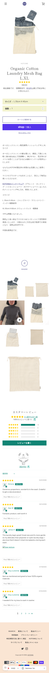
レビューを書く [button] (24, 443)
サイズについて (16, 642)
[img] (8, 480)
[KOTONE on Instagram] (26, 648)
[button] (24, 82)
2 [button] (21, 613)
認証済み (23, 467)
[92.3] (23, 458)
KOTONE (30, 655)
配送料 (29, 88)
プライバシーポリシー (29, 635)
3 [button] (25, 613)
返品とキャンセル (31, 642)
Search (11, 631)
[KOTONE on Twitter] (22, 648)
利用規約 (15, 635)
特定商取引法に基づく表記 (16, 639)
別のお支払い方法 (24, 133)
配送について (23, 631)
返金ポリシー (36, 631)
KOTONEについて (35, 639)
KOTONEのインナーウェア (13, 184)
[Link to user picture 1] (9, 552)
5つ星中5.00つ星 (31, 417)
